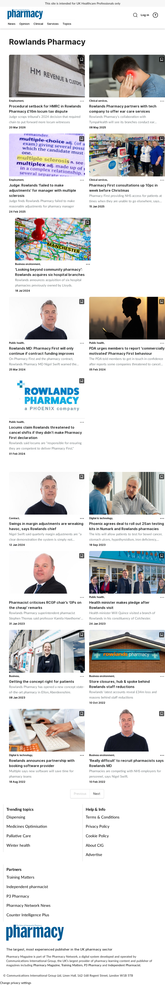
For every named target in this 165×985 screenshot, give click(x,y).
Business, (14, 676)
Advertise (94, 854)
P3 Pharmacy (17, 896)
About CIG (95, 845)
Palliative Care (18, 835)
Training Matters (20, 877)
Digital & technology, (101, 518)
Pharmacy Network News (28, 905)
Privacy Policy (97, 826)
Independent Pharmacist (124, 965)
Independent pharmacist (27, 886)
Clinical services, (98, 100)
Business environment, (28, 264)
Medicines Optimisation (26, 826)
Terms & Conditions (102, 817)
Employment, (16, 100)
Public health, (16, 342)
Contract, (14, 518)
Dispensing (15, 817)
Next (96, 793)
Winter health (18, 845)
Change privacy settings (15, 983)
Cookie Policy (97, 835)
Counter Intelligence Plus (27, 914)
